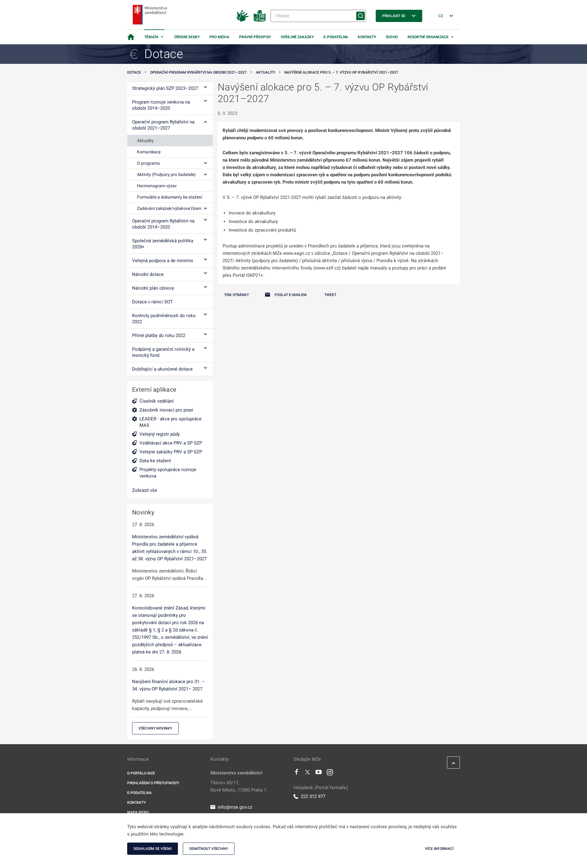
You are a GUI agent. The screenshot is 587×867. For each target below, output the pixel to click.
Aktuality (265, 72)
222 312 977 (313, 796)
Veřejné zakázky (297, 37)
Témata (151, 37)
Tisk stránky (236, 295)
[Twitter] (308, 773)
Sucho (392, 37)
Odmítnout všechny (208, 849)
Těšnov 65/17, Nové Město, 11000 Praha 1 (238, 786)
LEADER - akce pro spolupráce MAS (170, 422)
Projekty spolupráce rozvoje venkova (167, 473)
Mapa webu (138, 812)
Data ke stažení (155, 460)
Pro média (219, 37)
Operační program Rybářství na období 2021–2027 (198, 72)
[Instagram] (330, 773)
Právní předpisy (255, 37)
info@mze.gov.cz (235, 807)
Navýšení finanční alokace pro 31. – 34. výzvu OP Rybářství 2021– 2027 (168, 685)
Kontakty (367, 37)
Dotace (134, 72)
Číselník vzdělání (156, 401)
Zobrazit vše (144, 490)
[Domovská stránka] (131, 37)
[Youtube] (319, 773)
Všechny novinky (155, 728)
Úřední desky (187, 37)
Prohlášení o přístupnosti (153, 783)
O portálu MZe (141, 773)
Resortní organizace (428, 37)
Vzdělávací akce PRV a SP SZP (170, 443)
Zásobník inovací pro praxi (166, 410)
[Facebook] (297, 773)
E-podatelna (335, 37)
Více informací (439, 849)
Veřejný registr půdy (159, 434)
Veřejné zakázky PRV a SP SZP (170, 452)
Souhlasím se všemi (153, 849)
